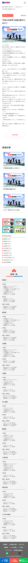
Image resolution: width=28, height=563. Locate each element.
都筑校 (4, 429)
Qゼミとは (21, 544)
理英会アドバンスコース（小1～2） (10, 286)
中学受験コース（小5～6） (8, 435)
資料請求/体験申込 (18, 550)
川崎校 (4, 343)
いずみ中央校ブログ (9, 257)
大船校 (4, 373)
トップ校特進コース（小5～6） (9, 290)
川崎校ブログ (7, 243)
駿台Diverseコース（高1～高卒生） (10, 306)
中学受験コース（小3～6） (8, 287)
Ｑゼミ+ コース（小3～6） (8, 381)
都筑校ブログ (7, 250)
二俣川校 (5, 457)
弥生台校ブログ (8, 255)
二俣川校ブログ (8, 253)
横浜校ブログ (7, 239)
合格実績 (5, 544)
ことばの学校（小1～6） (8, 291)
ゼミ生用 (21, 547)
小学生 (4, 284)
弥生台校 (5, 487)
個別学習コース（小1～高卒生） (9, 294)
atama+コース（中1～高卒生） (9, 301)
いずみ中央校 (6, 514)
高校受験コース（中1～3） (8, 299)
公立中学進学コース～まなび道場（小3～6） (11, 289)
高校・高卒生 (6, 304)
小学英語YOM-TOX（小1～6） (9, 292)
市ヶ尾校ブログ (8, 248)
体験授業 (6, 547)
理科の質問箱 (7, 262)
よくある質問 (13, 547)
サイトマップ (8, 550)
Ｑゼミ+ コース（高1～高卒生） (9, 395)
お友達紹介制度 (13, 544)
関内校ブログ (7, 241)
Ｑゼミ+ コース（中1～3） (8, 389)
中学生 (4, 297)
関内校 (4, 312)
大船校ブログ (7, 246)
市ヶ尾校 (5, 402)
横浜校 (4, 280)
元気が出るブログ (8, 260)
